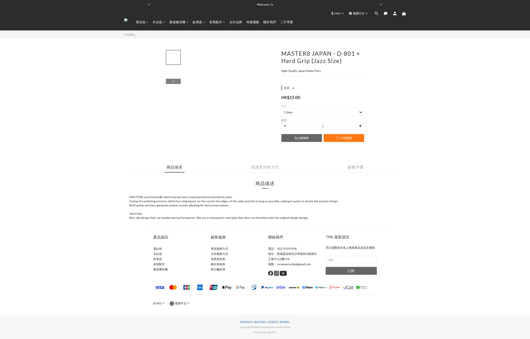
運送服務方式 (219, 248)
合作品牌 (235, 22)
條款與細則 (218, 264)
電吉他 (141, 22)
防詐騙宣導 (218, 269)
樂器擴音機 (177, 22)
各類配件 (215, 22)
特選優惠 (252, 22)
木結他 (157, 253)
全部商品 (129, 34)
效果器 (197, 22)
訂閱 (351, 271)
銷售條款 (285, 321)
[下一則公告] (381, 4)
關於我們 (269, 22)
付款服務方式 (219, 253)
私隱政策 (273, 321)
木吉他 (157, 22)
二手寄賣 (286, 22)
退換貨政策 (218, 259)
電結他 (157, 248)
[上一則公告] (149, 4)
